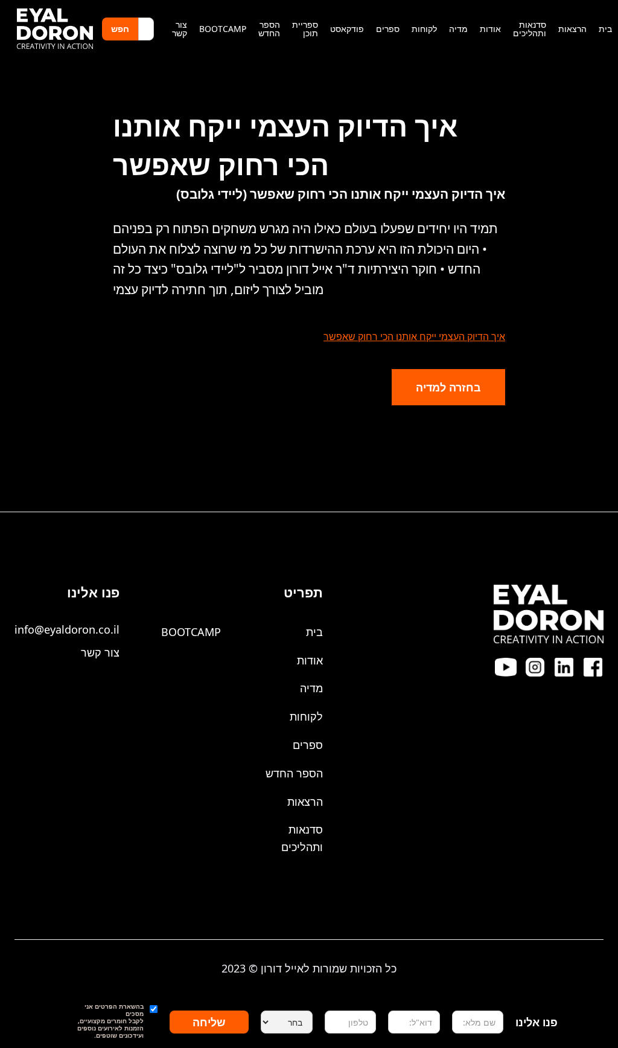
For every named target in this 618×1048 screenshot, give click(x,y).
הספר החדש (294, 773)
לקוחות (306, 716)
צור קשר (100, 652)
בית (314, 632)
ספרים (308, 745)
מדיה (311, 688)
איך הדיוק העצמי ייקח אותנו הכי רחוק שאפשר (414, 336)
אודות (310, 660)
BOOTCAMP (191, 632)
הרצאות (305, 801)
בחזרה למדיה (448, 387)
